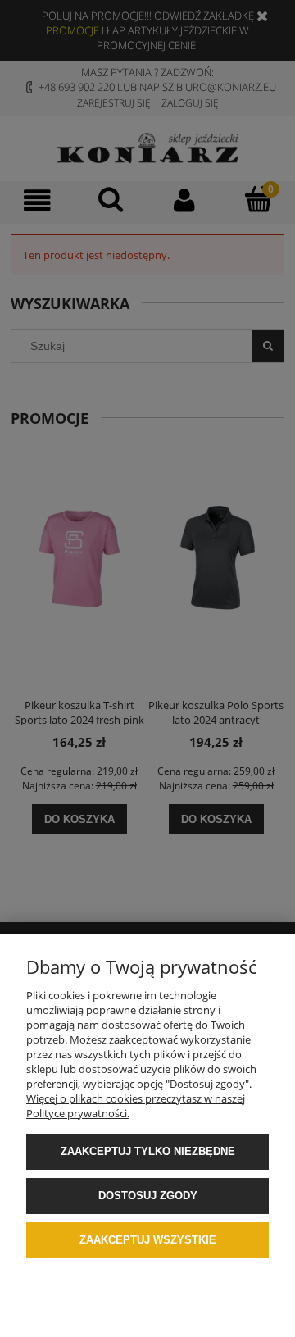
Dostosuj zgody (147, 1195)
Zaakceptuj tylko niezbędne (148, 1151)
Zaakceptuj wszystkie (147, 1240)
